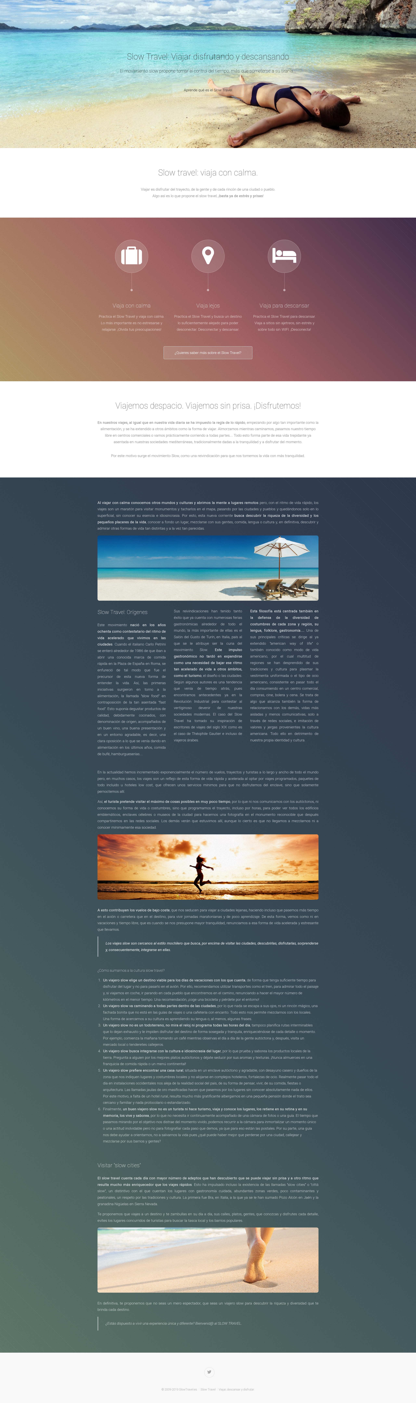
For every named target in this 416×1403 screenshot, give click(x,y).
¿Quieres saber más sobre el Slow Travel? (208, 353)
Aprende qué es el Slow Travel (208, 90)
